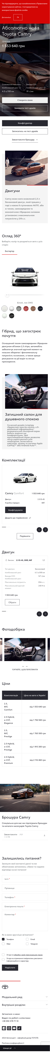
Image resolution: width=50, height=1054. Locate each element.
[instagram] (9, 1028)
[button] (23, 666)
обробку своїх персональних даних (28, 955)
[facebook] (4, 1028)
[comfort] (25, 478)
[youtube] (14, 1028)
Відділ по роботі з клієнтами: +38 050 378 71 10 (16, 1019)
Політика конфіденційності (13, 1043)
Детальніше (6, 17)
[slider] (7, 295)
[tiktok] (19, 1028)
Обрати (12, 602)
